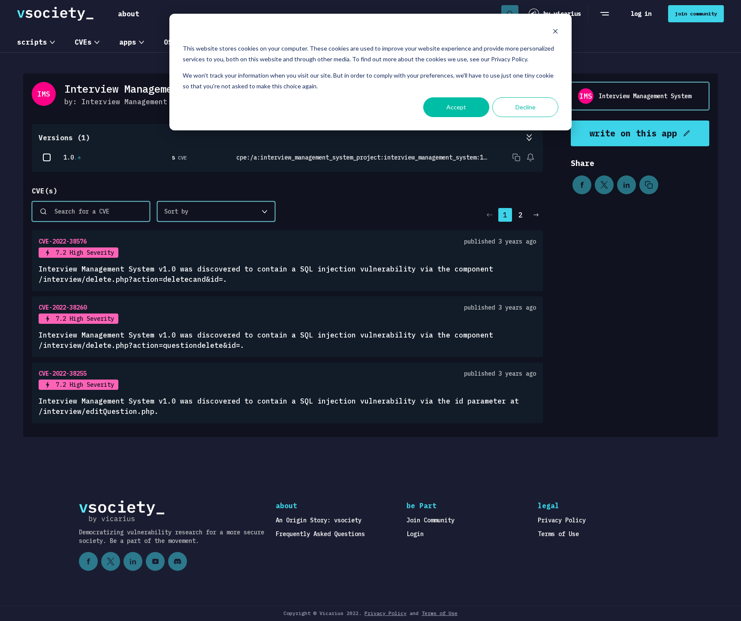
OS (168, 42)
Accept (456, 107)
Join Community (431, 520)
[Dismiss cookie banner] (555, 32)
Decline (525, 107)
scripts (32, 42)
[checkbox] (47, 157)
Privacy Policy (562, 520)
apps (127, 42)
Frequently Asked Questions (320, 534)
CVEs (83, 42)
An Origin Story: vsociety (318, 520)
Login (415, 534)
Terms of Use (558, 534)
